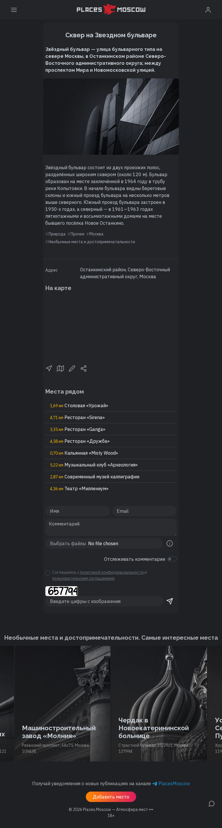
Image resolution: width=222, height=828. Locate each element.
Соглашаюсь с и (99, 575)
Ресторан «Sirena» (77, 417)
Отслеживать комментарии (134, 559)
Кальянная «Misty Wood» (84, 453)
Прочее (77, 234)
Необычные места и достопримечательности (92, 241)
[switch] (172, 559)
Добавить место (111, 797)
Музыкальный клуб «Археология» (94, 465)
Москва (96, 234)
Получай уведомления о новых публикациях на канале (111, 783)
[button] (48, 368)
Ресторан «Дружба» (80, 441)
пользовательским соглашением (83, 578)
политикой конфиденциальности (112, 572)
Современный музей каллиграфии (94, 477)
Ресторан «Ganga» (77, 429)
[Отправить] (170, 601)
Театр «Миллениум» (79, 488)
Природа (57, 234)
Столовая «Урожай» (79, 405)
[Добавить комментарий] (211, 803)
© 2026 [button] (111, 809)
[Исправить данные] (72, 368)
